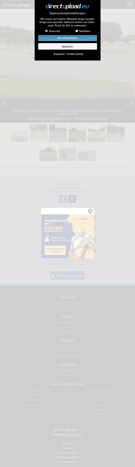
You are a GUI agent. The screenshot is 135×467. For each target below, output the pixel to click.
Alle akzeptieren (67, 38)
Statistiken (85, 31)
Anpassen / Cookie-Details (68, 54)
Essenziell (54, 31)
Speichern (67, 46)
